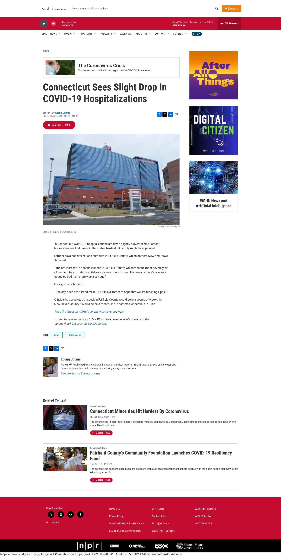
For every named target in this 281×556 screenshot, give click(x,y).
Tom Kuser (95, 464)
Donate (233, 8)
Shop (196, 33)
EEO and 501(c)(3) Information (125, 531)
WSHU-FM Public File (205, 509)
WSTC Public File (203, 523)
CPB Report (158, 509)
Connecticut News (98, 406)
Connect (179, 33)
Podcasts (106, 33)
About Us (142, 33)
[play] (43, 23)
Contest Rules (159, 516)
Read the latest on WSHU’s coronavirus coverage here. (89, 311)
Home (43, 33)
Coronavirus (74, 335)
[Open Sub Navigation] (59, 33)
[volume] (53, 23)
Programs (86, 33)
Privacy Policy (116, 516)
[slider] (58, 23)
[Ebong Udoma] (50, 367)
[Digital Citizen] (213, 130)
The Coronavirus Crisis (101, 65)
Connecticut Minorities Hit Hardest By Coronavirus (139, 411)
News (53, 33)
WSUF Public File (203, 516)
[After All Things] (213, 75)
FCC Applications (160, 523)
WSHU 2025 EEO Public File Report (126, 523)
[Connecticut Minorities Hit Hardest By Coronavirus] (65, 417)
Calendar (126, 33)
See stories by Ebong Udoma (80, 373)
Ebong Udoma (62, 112)
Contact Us (114, 509)
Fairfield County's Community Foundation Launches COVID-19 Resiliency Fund (161, 455)
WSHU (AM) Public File (163, 531)
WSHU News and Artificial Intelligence (213, 203)
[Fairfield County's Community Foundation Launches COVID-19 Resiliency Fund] (65, 459)
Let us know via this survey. (89, 323)
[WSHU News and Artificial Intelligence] (213, 177)
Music (68, 33)
